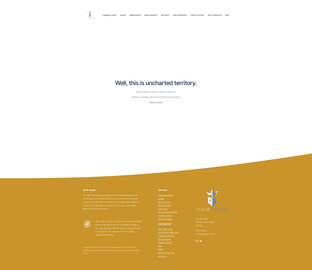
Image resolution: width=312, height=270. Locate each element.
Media (160, 249)
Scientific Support (197, 15)
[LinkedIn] (201, 241)
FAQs (160, 246)
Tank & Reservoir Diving (167, 212)
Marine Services (135, 15)
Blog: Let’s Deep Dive (166, 252)
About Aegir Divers (165, 229)
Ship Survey (165, 15)
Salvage (123, 15)
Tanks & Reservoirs (180, 15)
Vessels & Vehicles (165, 242)
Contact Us (162, 256)
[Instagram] (197, 241)
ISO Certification (164, 239)
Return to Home (156, 102)
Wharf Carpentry (150, 15)
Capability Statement (166, 236)
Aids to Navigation (215, 15)
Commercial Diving (109, 15)
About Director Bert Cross (168, 232)
